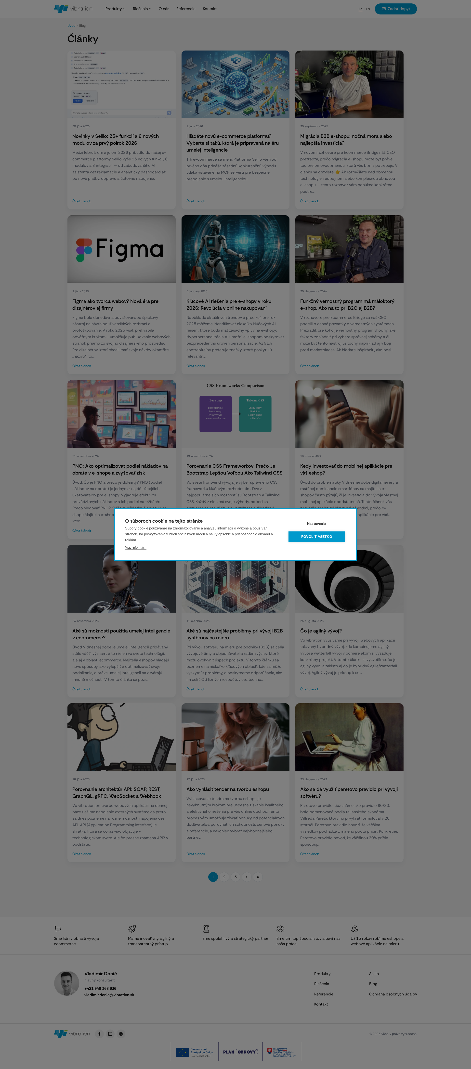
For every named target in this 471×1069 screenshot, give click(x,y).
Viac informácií (135, 547)
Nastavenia (316, 524)
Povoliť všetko (316, 537)
